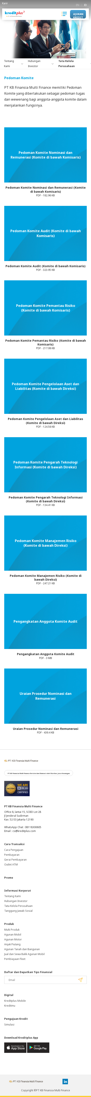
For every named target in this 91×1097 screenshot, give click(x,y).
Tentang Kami (12, 896)
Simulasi (9, 1024)
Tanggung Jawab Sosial (18, 911)
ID (85, 5)
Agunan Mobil (12, 934)
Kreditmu (9, 1005)
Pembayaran (11, 855)
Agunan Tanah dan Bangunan (22, 949)
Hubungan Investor (16, 901)
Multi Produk (11, 929)
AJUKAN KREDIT (78, 15)
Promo (8, 877)
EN (77, 5)
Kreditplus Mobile (15, 1001)
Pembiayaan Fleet (14, 959)
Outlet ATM (11, 864)
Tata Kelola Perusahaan (18, 906)
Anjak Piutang (12, 944)
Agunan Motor (13, 939)
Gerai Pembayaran (15, 859)
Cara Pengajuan (13, 850)
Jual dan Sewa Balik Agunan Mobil (24, 954)
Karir (5, 3)
